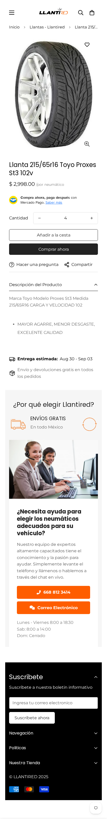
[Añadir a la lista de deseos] (87, 44)
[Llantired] (53, 12)
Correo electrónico (57, 607)
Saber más (53, 202)
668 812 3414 (56, 592)
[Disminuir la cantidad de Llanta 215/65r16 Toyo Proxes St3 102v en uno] (39, 218)
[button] (92, 13)
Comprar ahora (53, 249)
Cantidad (18, 218)
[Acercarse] (87, 144)
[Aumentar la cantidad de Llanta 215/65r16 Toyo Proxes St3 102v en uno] (92, 218)
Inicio (14, 27)
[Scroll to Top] (97, 791)
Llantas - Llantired (47, 27)
